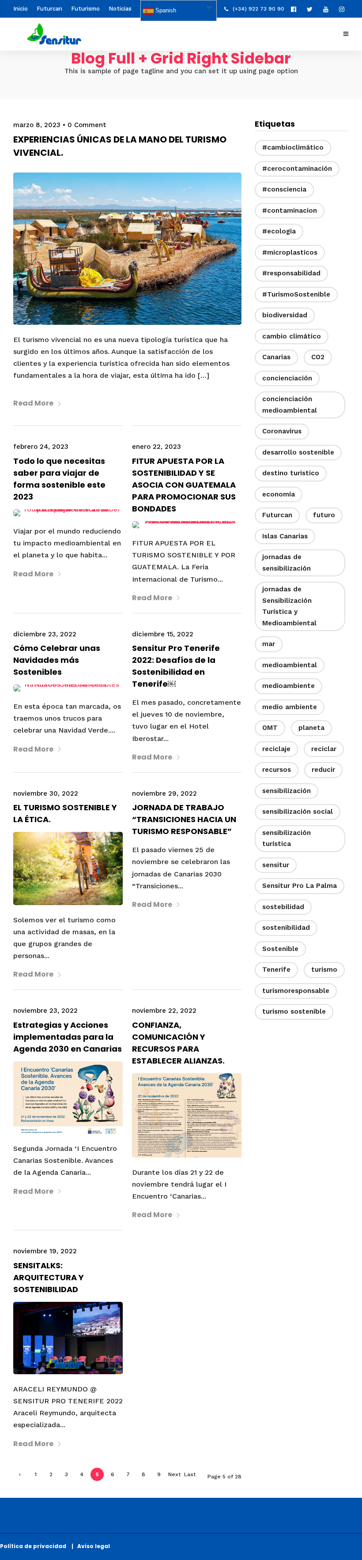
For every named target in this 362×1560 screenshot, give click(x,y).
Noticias (120, 8)
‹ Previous (19, 1476)
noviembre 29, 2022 (164, 793)
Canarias (276, 357)
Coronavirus (282, 431)
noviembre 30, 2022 (45, 793)
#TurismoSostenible (296, 294)
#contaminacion (289, 210)
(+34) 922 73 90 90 (258, 9)
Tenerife (276, 970)
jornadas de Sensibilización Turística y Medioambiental (289, 606)
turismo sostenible (294, 1011)
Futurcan (49, 8)
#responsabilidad (291, 273)
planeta (311, 728)
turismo (324, 970)
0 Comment (87, 125)
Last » (190, 1476)
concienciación (287, 378)
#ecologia (279, 231)
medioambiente (288, 686)
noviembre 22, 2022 (164, 1011)
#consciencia (284, 189)
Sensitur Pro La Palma (299, 886)
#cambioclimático (293, 147)
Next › (174, 1476)
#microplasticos (289, 252)
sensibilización (286, 791)
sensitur (275, 865)
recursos (276, 770)
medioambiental (289, 665)
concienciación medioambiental (289, 404)
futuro (324, 515)
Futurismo (85, 8)
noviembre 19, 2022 (45, 1251)
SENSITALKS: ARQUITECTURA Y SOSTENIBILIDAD (48, 1277)
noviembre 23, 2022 (45, 1011)
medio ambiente (289, 707)
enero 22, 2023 (156, 447)
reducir (323, 770)
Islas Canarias (285, 536)
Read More (33, 403)
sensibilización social (297, 812)
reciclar (323, 749)
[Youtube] (328, 8)
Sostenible (280, 949)
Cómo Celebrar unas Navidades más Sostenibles (56, 660)
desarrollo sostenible (298, 452)
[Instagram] (344, 8)
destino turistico (290, 473)
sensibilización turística (286, 838)
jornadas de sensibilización (286, 562)
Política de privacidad (35, 1546)
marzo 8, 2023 (36, 125)
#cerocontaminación (297, 169)
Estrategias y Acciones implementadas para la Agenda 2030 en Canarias (67, 1036)
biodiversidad (284, 315)
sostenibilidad (286, 928)
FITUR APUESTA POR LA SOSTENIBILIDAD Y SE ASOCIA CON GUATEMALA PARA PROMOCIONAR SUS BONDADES (184, 484)
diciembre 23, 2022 (44, 634)
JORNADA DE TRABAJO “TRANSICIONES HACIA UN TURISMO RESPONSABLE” (184, 819)
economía (278, 494)
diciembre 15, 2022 (162, 634)
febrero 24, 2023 (40, 447)
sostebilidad (283, 907)
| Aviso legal (91, 1546)
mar (268, 644)
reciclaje (276, 749)
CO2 (317, 357)
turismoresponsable (295, 991)
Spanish (165, 10)
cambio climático (291, 336)
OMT (270, 728)
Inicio (20, 8)
